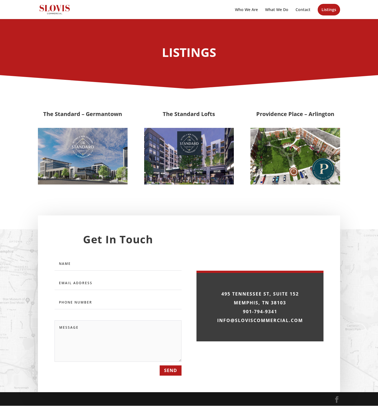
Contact (303, 10)
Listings (329, 10)
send (170, 370)
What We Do (276, 10)
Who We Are (246, 10)
